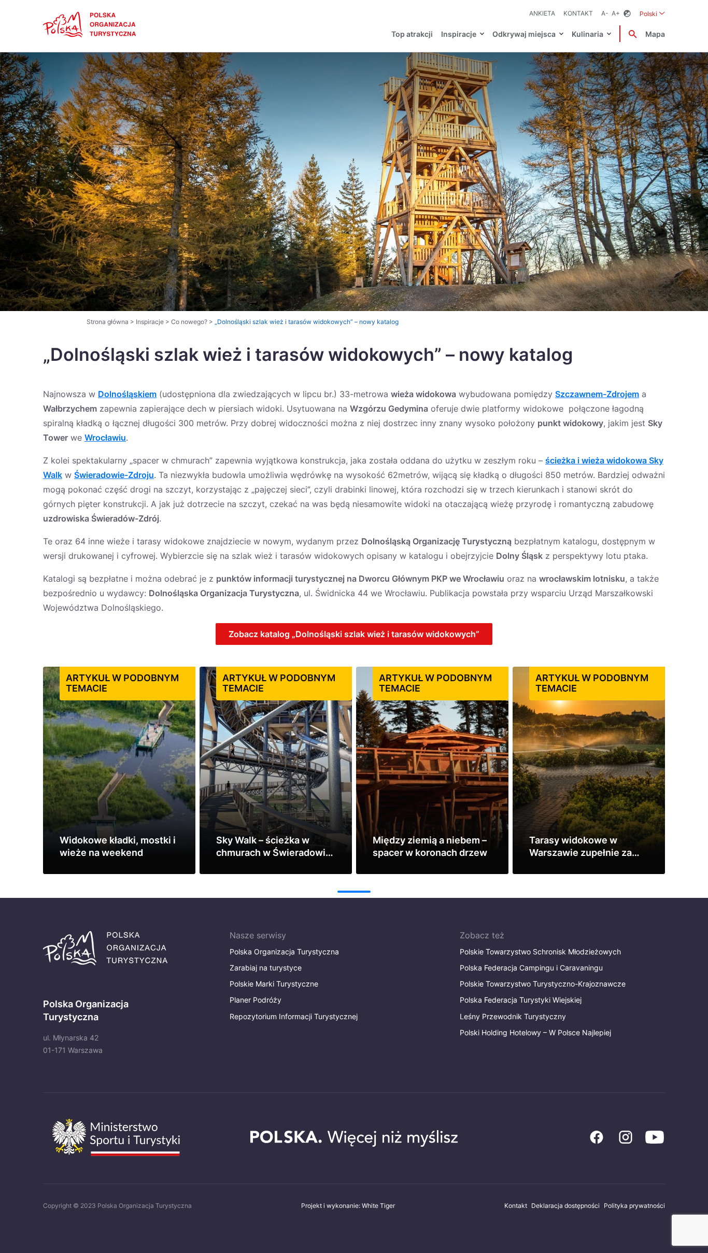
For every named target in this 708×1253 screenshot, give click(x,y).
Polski (652, 13)
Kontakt (578, 13)
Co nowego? (189, 322)
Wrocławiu (105, 437)
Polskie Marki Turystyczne (274, 983)
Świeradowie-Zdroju (114, 475)
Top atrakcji (412, 34)
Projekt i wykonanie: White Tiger (348, 1205)
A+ (616, 13)
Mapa (655, 34)
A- (604, 13)
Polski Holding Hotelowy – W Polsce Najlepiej (535, 1032)
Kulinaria (587, 34)
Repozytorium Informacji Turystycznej (294, 1016)
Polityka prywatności (634, 1205)
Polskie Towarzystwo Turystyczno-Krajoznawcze (543, 983)
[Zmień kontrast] (627, 13)
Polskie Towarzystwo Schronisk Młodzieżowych (540, 951)
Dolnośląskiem (127, 394)
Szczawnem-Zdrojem (597, 394)
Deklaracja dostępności (565, 1205)
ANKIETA (542, 13)
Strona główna (108, 322)
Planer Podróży (255, 999)
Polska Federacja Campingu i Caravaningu (531, 967)
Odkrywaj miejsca (524, 34)
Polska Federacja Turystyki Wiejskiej (521, 999)
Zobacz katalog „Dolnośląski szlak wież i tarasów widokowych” (354, 634)
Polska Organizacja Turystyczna (284, 951)
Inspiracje (458, 34)
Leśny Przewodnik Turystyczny (513, 1016)
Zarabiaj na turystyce (266, 967)
